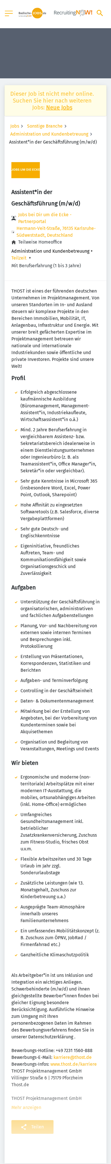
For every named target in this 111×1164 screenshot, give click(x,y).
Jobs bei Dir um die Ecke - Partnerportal (44, 218)
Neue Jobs (59, 107)
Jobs (14, 126)
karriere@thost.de (73, 1057)
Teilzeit (18, 258)
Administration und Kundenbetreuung (49, 134)
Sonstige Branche (45, 126)
